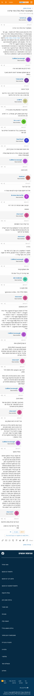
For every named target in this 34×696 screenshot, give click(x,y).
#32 (2, 448)
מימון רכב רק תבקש (8, 579)
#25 (2, 367)
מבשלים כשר (6, 663)
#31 (2, 418)
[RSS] (2, 681)
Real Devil (20, 139)
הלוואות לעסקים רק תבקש (10, 586)
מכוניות (4, 614)
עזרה (10, 681)
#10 (2, 107)
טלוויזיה (4, 649)
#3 (1, 86)
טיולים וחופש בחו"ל (7, 628)
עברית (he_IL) (23, 688)
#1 (1, 25)
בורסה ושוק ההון (7, 600)
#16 (2, 146)
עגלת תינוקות (6, 593)
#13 (2, 340)
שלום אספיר (19, 79)
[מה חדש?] (6, 2)
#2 (1, 65)
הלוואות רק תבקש (7, 571)
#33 (2, 519)
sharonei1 (19, 214)
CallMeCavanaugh (18, 58)
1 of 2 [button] (22, 532)
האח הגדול (5, 564)
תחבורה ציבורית (7, 642)
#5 (1, 243)
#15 (2, 127)
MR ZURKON (17, 278)
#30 (2, 395)
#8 (1, 285)
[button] (31, 2)
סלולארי (4, 656)
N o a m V (17, 120)
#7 (1, 202)
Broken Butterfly (17, 195)
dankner (22, 176)
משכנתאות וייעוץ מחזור (9, 635)
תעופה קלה (5, 621)
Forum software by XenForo (17, 693)
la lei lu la (29, 13)
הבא (16, 532)
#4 (1, 183)
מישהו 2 (19, 100)
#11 (2, 303)
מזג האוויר (5, 607)
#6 (1, 266)
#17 (2, 167)
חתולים (4, 670)
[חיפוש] (2, 2)
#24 (2, 221)
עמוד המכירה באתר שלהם (12, 38)
